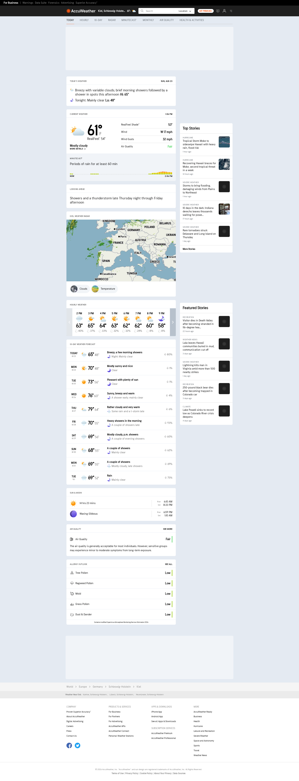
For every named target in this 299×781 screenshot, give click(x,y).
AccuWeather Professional (163, 738)
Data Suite (41, 3)
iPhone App (156, 711)
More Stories (189, 249)
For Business (11, 3)
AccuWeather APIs (117, 726)
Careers (69, 726)
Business (198, 716)
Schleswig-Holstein (120, 686)
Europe (83, 686)
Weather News (200, 755)
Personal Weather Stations (121, 736)
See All (169, 564)
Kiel (139, 686)
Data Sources (179, 773)
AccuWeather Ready (203, 711)
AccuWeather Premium (161, 733)
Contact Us (71, 736)
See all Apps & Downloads (163, 721)
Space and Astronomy (204, 740)
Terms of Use (118, 773)
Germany (98, 686)
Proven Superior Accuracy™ (78, 711)
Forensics (53, 3)
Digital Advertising (74, 721)
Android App (157, 716)
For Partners (114, 716)
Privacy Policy (132, 773)
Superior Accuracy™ (86, 3)
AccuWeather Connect (119, 731)
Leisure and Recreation (204, 731)
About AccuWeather (75, 716)
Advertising (67, 3)
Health (197, 721)
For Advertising (116, 721)
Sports (197, 745)
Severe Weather (201, 736)
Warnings (27, 3)
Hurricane (198, 726)
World (69, 686)
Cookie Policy (146, 773)
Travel (196, 750)
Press (68, 731)
